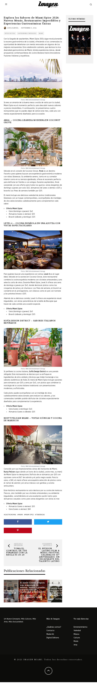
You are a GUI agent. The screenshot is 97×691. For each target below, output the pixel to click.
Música (76, 634)
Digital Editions (52, 638)
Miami (41, 33)
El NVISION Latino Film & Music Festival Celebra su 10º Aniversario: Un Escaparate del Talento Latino (49, 554)
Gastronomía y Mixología (27, 33)
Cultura (77, 638)
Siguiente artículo (47, 544)
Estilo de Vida (10, 33)
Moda (76, 641)
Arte (75, 645)
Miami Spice (29, 515)
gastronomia (10, 515)
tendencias (40, 515)
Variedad (77, 630)
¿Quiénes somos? (53, 627)
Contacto (50, 630)
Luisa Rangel (13, 28)
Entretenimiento (80, 627)
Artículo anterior (18, 544)
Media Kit (50, 634)
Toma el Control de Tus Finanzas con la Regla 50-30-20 (16, 551)
